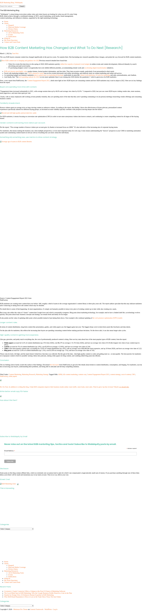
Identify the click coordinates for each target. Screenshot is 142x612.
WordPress (48, 609)
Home (6, 562)
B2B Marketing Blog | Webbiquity (11, 2)
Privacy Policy (13, 569)
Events (10, 575)
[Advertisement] (62, 418)
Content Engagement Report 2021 (38, 80)
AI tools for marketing (102, 75)
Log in (55, 609)
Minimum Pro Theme (20, 609)
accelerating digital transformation (95, 68)
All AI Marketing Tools (16, 573)
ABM (60, 374)
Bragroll (11, 565)
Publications (12, 577)
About (6, 563)
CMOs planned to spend (36, 73)
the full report (54, 365)
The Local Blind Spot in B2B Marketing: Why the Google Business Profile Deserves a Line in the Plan (38, 593)
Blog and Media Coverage (17, 567)
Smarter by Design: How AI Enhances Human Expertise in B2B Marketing (29, 595)
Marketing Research (28, 374)
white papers (13, 376)
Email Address (9, 451)
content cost (82, 374)
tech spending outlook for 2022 (29, 77)
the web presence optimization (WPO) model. (108, 318)
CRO (133, 374)
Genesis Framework (36, 609)
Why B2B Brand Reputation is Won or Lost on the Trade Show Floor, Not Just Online (32, 597)
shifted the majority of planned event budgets (75, 64)
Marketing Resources (11, 571)
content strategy (115, 374)
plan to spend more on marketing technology (48, 75)
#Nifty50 (7, 578)
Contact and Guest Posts (12, 582)
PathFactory (4, 376)
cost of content (126, 374)
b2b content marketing (70, 374)
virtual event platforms (87, 75)
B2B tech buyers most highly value (15, 71)
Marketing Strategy (42, 374)
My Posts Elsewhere (11, 580)
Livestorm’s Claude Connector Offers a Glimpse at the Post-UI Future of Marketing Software (34, 591)
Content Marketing (15, 374)
